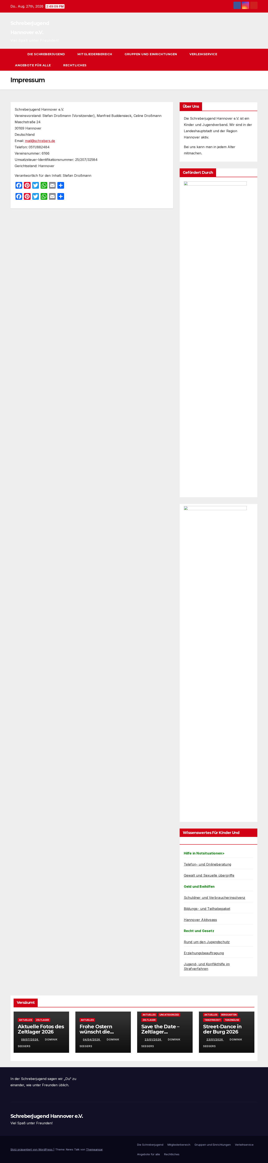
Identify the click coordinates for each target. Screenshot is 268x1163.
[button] (246, 60)
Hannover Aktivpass (200, 920)
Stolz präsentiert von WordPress (31, 1149)
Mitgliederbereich (95, 54)
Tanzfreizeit (212, 1020)
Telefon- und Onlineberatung (207, 864)
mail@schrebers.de (40, 141)
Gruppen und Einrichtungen (151, 54)
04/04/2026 (92, 1039)
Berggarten (229, 1014)
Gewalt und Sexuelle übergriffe (209, 875)
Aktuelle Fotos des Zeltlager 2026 (41, 1029)
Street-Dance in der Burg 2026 (222, 1029)
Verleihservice (203, 54)
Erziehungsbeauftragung (204, 953)
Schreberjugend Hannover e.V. (46, 1116)
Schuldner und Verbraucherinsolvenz (214, 897)
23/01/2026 (153, 1039)
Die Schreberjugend (46, 54)
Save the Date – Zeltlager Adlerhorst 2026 (161, 1031)
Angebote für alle (33, 65)
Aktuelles (25, 1020)
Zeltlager (42, 1020)
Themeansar (94, 1149)
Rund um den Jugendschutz (207, 942)
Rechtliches (75, 65)
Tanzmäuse (232, 1020)
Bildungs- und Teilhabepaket (207, 909)
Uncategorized (169, 1014)
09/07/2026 (30, 1039)
